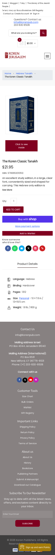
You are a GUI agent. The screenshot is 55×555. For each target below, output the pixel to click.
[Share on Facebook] (8, 248)
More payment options (27, 226)
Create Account (21, 13)
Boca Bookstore (24, 10)
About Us (27, 457)
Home (8, 73)
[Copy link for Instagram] (35, 248)
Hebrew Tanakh (24, 73)
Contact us (8, 13)
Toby (22, 3)
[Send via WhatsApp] (15, 248)
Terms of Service (27, 443)
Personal (24, 298)
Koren (5, 3)
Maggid (14, 3)
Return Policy (27, 432)
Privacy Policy (27, 437)
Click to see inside (21, 146)
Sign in (36, 13)
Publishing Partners (28, 473)
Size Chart (27, 396)
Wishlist (27, 407)
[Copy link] (42, 248)
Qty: (4, 201)
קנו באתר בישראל (9, 10)
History (27, 462)
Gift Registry (37, 10)
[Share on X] (28, 248)
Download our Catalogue (27, 484)
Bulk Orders (27, 401)
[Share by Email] (22, 248)
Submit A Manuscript (27, 479)
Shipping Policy (27, 426)
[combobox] (27, 33)
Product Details (27, 264)
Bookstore (27, 468)
